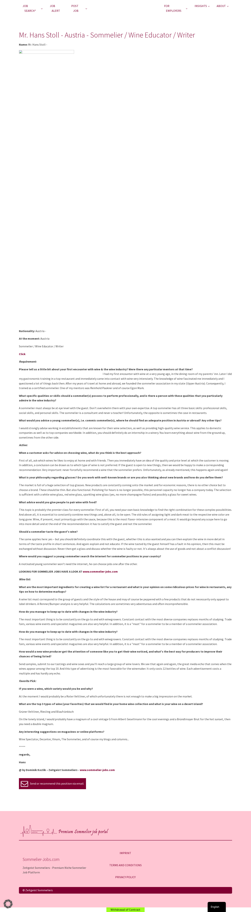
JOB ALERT (55, 8)
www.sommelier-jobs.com (100, 571)
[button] (8, 904)
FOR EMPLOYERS (172, 8)
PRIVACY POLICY (125, 877)
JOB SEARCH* (29, 8)
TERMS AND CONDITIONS (125, 865)
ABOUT (221, 6)
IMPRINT (125, 853)
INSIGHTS (201, 6)
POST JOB (74, 8)
